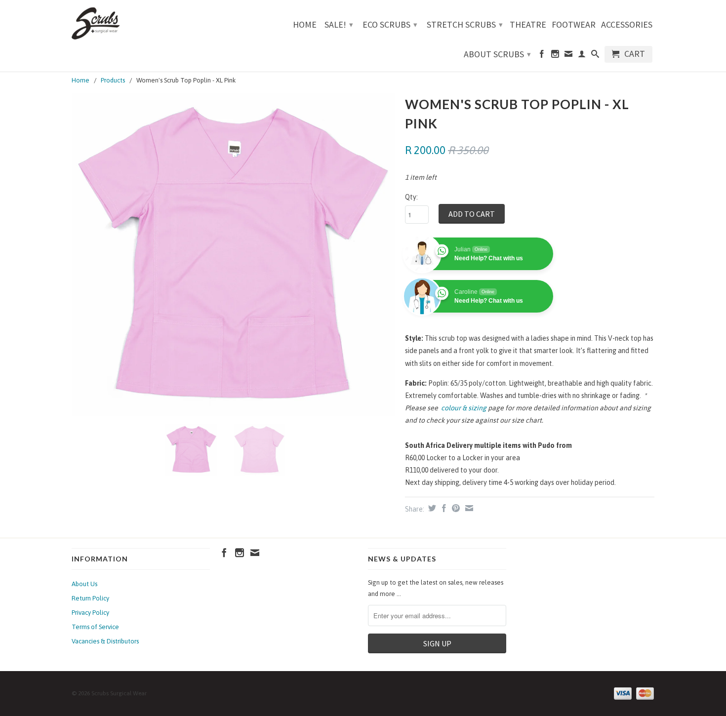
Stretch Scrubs (465, 24)
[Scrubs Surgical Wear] (141, 23)
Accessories (626, 25)
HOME (305, 25)
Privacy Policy (90, 612)
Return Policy (90, 598)
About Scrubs (497, 54)
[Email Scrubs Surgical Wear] (568, 56)
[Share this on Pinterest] (454, 508)
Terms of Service (95, 627)
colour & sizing (463, 408)
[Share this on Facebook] (443, 508)
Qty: (411, 197)
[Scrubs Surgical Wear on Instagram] (555, 56)
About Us (84, 584)
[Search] (595, 56)
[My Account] (582, 56)
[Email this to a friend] (468, 508)
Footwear (574, 25)
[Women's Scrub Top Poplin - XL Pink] (233, 254)
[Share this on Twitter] (431, 508)
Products (113, 80)
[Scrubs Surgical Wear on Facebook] (542, 56)
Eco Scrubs (390, 24)
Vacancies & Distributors (105, 641)
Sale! (338, 24)
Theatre (528, 25)
